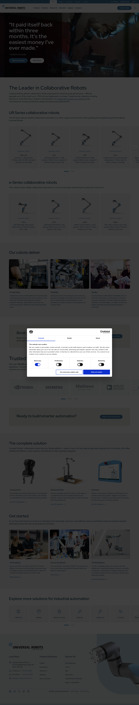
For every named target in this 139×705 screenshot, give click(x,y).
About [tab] (98, 338)
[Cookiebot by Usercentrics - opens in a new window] (101, 332)
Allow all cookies (96, 372)
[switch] (59, 364)
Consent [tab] (41, 338)
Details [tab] (69, 338)
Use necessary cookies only (69, 372)
